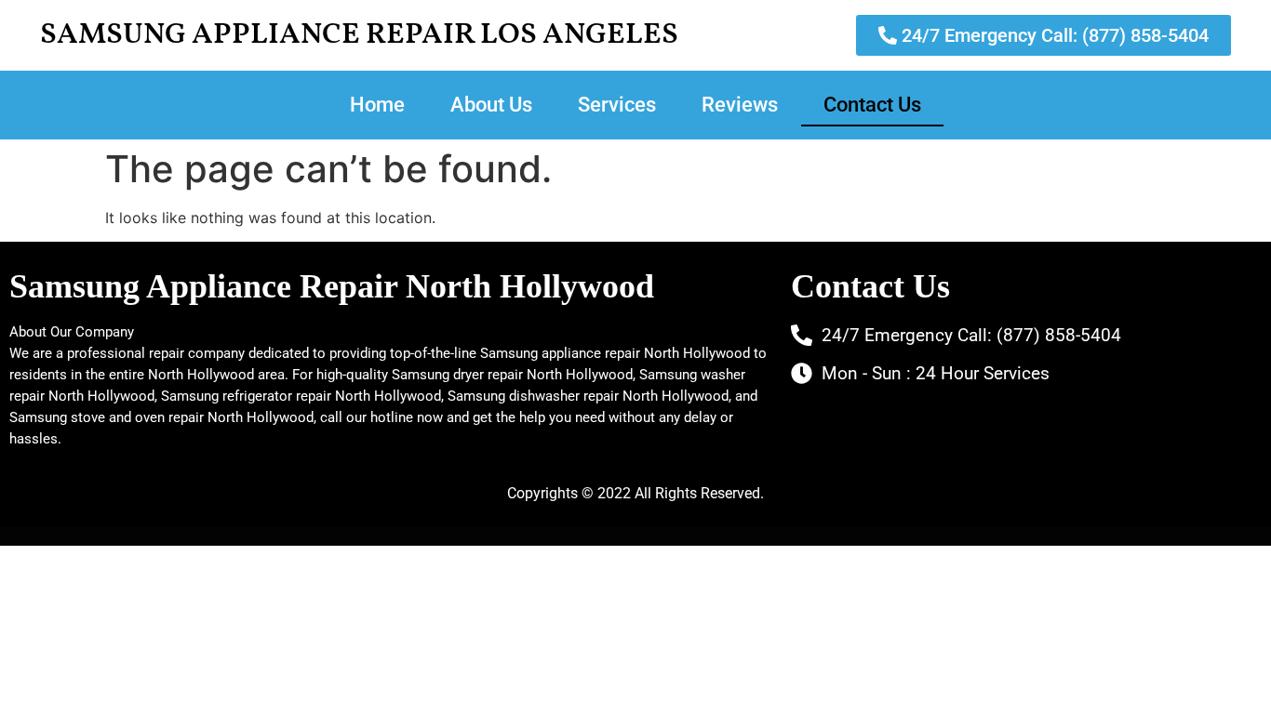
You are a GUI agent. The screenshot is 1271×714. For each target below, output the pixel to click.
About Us (491, 104)
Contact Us (872, 104)
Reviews (740, 104)
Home (377, 104)
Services (617, 104)
